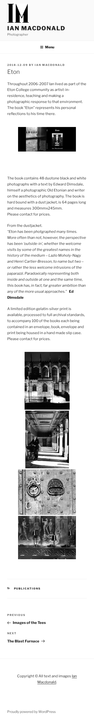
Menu (49, 47)
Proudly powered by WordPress (31, 712)
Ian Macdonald (36, 28)
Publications (27, 588)
